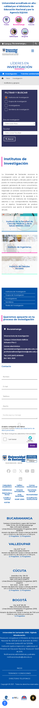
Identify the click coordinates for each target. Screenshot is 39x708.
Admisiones (7, 490)
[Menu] (32, 51)
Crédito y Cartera (7, 498)
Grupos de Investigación (15, 295)
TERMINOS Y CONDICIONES (19, 673)
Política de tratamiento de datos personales (18, 429)
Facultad (6, 129)
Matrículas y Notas (7, 493)
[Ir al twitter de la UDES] (19, 471)
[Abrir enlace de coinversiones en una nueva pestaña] (24, 697)
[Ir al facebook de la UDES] (7, 471)
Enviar (32, 446)
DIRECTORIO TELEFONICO (19, 679)
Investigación (11, 74)
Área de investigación (11, 120)
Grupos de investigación (18, 101)
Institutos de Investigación (19, 97)
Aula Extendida (19, 495)
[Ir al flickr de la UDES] (31, 471)
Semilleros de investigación (19, 109)
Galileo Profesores (19, 486)
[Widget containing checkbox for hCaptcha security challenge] (18, 439)
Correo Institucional (32, 486)
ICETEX (7, 502)
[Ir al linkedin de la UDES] (19, 479)
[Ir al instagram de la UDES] (13, 471)
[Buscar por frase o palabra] (36, 43)
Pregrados (15, 536)
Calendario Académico (7, 486)
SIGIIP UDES (19, 499)
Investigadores (14, 105)
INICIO (19, 668)
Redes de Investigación (14, 305)
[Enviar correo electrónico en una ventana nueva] (19, 657)
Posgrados (26, 536)
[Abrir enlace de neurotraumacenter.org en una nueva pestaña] (6, 697)
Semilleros (9, 302)
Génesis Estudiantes (19, 490)
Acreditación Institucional (32, 498)
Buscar (11, 139)
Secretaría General (32, 490)
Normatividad (31, 494)
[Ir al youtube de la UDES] (25, 471)
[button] (4, 703)
